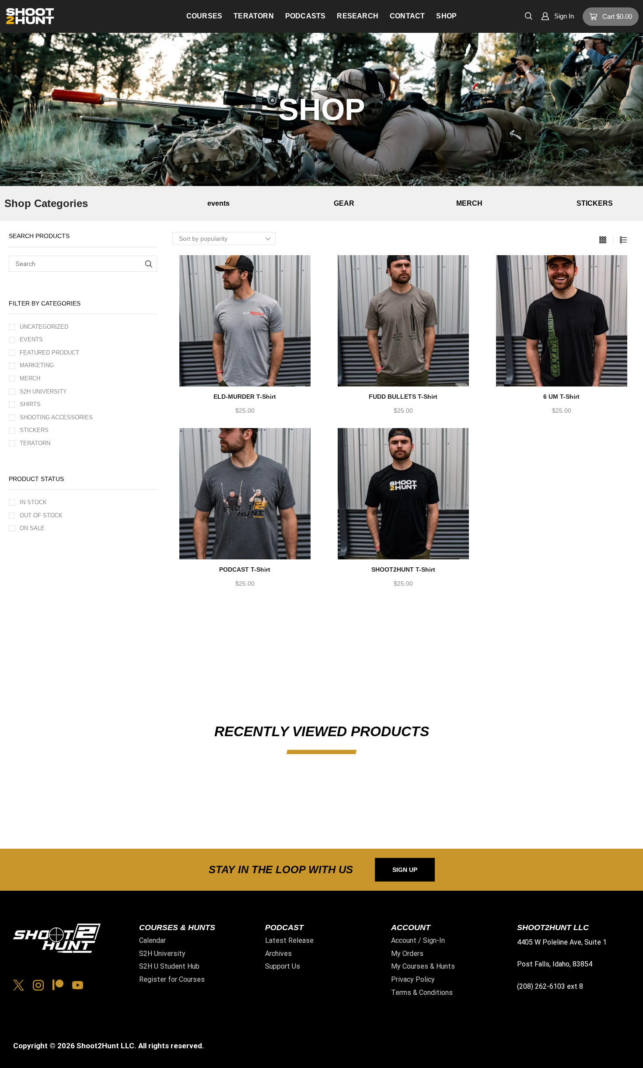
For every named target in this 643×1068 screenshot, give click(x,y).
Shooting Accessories (56, 417)
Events (31, 339)
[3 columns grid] (603, 240)
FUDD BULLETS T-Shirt (403, 396)
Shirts (30, 404)
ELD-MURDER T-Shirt (244, 396)
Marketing (37, 365)
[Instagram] (38, 985)
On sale (32, 528)
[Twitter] (18, 985)
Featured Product (49, 352)
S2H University (43, 391)
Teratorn (35, 443)
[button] (528, 15)
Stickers (34, 430)
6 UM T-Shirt (561, 396)
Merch (30, 378)
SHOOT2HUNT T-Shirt (403, 569)
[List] (623, 240)
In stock (33, 502)
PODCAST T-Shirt (244, 569)
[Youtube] (77, 985)
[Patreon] (57, 985)
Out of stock (41, 515)
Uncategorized (44, 326)
